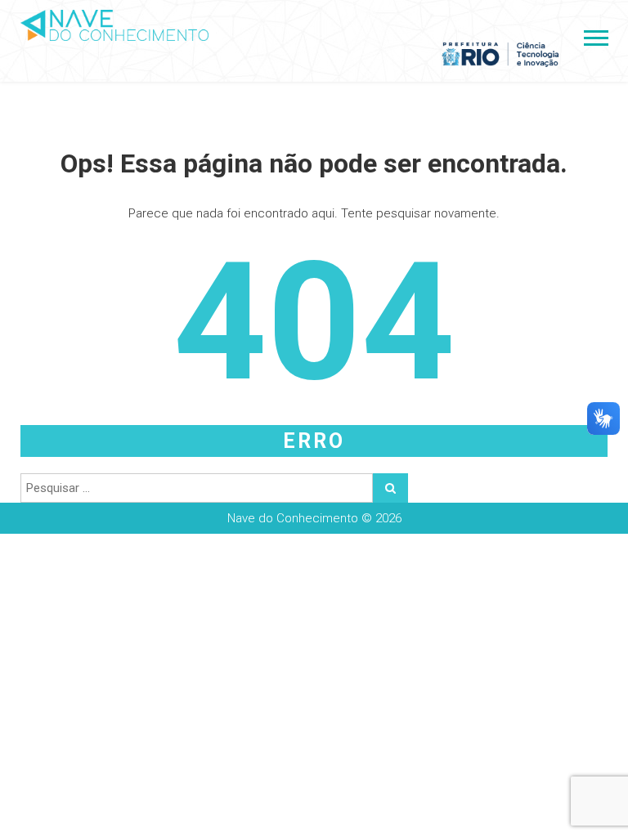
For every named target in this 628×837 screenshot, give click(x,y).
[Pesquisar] (390, 488)
